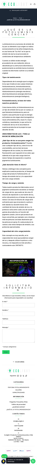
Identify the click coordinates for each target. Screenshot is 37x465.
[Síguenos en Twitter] (23, 376)
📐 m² (4, 456)
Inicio (15, 18)
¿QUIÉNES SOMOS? (18, 407)
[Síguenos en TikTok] (26, 376)
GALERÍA (18, 390)
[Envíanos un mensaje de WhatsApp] (33, 461)
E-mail (5, 301)
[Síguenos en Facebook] (21, 376)
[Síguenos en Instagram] (18, 376)
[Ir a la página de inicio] (14, 4)
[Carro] (34, 4)
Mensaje (5, 327)
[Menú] (31, 4)
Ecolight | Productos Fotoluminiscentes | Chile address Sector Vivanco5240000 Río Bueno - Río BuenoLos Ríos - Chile (18, 438)
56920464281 (18, 430)
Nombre (5, 310)
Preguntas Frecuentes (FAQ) (18, 402)
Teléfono (5, 318)
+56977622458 (18, 426)
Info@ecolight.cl (18, 421)
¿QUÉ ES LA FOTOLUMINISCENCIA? (18, 409)
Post (20, 18)
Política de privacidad (18, 404)
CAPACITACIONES (19, 392)
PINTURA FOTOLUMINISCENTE (18, 387)
